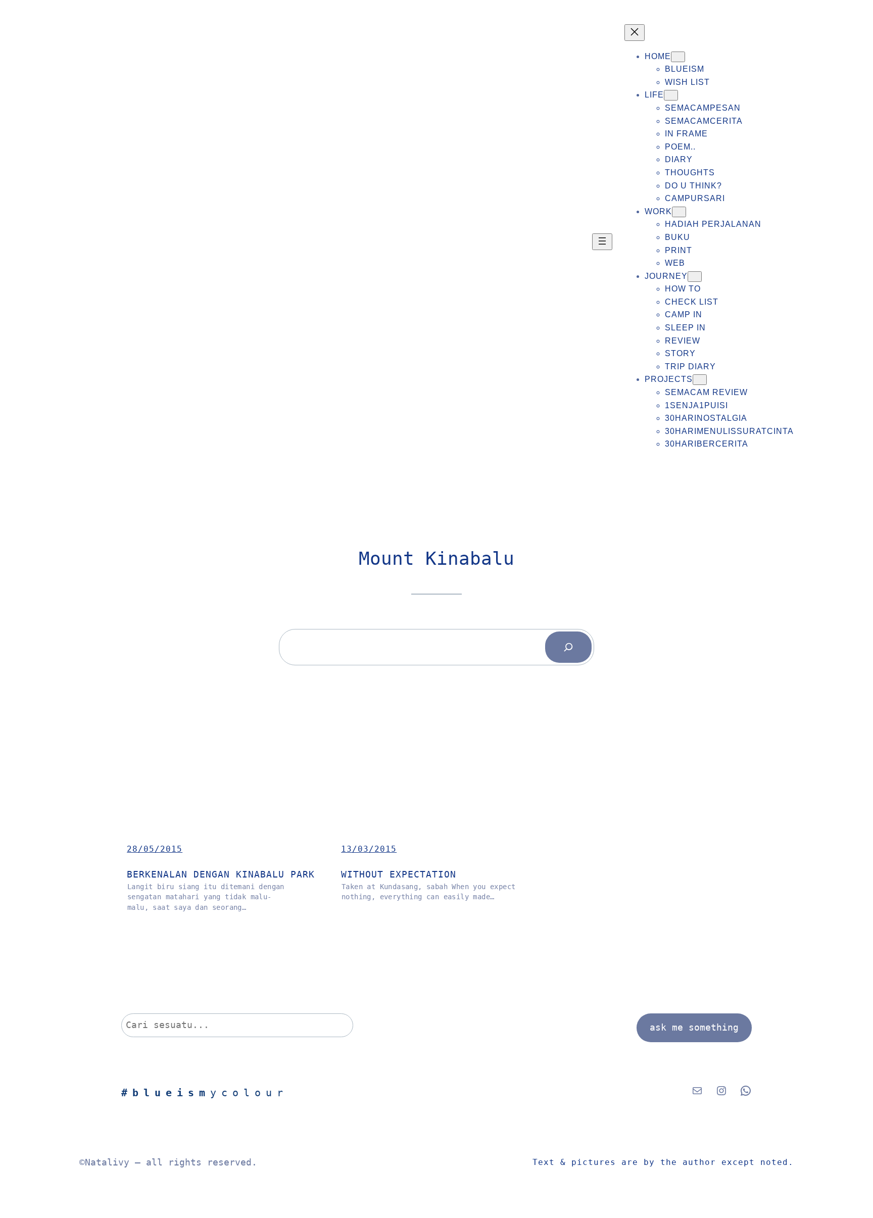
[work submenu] (679, 212)
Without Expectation (398, 874)
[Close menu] (634, 32)
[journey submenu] (695, 276)
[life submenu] (671, 95)
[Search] (568, 647)
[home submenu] (678, 57)
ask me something (694, 1027)
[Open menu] (602, 241)
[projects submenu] (700, 379)
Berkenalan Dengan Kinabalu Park (221, 874)
